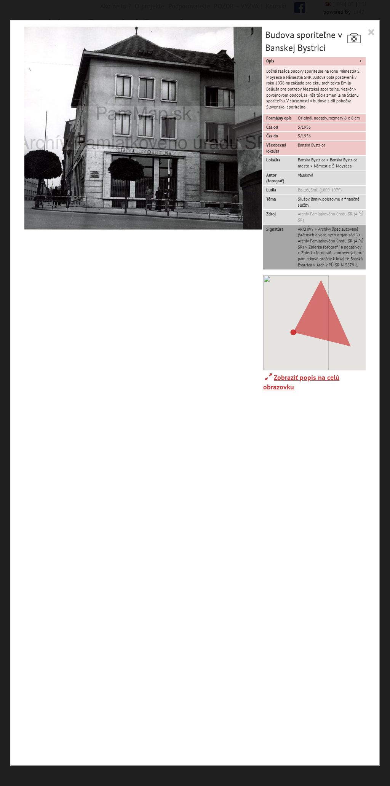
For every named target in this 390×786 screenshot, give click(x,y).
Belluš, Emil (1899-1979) (320, 190)
